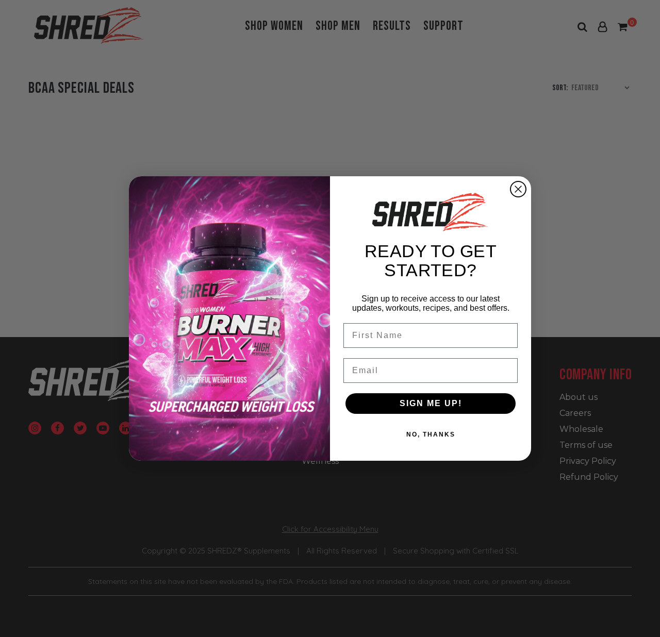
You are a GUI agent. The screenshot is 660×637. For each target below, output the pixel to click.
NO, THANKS (430, 434)
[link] (430, 211)
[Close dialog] (518, 189)
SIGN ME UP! (431, 403)
